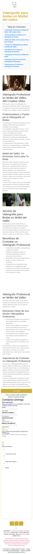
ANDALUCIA (22, 534)
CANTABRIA (26, 531)
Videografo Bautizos (9, 542)
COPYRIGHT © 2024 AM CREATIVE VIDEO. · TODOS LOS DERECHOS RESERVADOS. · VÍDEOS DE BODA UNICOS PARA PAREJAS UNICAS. (16, 550)
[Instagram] (16, 523)
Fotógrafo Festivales (25, 540)
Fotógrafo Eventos (14, 540)
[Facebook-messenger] (21, 523)
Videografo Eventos (17, 543)
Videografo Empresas (19, 545)
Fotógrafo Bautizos (9, 538)
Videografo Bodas (18, 542)
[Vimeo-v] (12, 523)
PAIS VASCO (7, 532)
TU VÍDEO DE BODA (15, 531)
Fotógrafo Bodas (19, 538)
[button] (18, 5)
